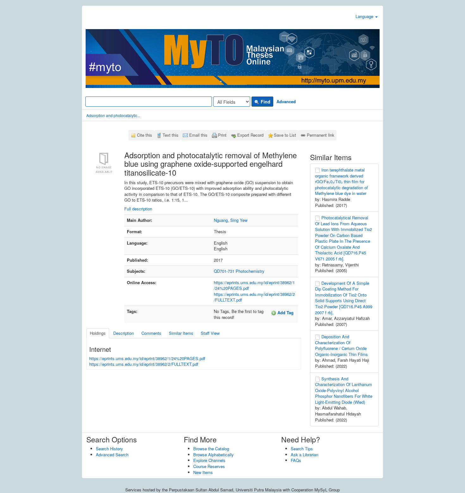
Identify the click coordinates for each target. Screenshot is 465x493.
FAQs (296, 460)
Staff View (210, 333)
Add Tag (285, 312)
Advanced (286, 101)
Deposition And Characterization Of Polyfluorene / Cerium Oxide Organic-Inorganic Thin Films (341, 345)
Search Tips (302, 449)
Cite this (144, 135)
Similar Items (181, 333)
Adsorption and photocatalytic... (113, 115)
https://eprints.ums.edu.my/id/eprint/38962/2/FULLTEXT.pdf (254, 297)
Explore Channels (209, 460)
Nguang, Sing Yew (230, 220)
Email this (198, 135)
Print (222, 135)
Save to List (285, 135)
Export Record (250, 135)
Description (123, 333)
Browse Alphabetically (213, 455)
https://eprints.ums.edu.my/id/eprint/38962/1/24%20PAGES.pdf (254, 285)
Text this (170, 135)
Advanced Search (112, 455)
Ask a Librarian (304, 455)
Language (365, 16)
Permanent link (320, 135)
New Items (203, 472)
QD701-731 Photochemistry (239, 271)
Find (264, 101)
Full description (138, 209)
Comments (151, 333)
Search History (109, 449)
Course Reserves (209, 466)
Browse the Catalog (211, 449)
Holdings (98, 333)
